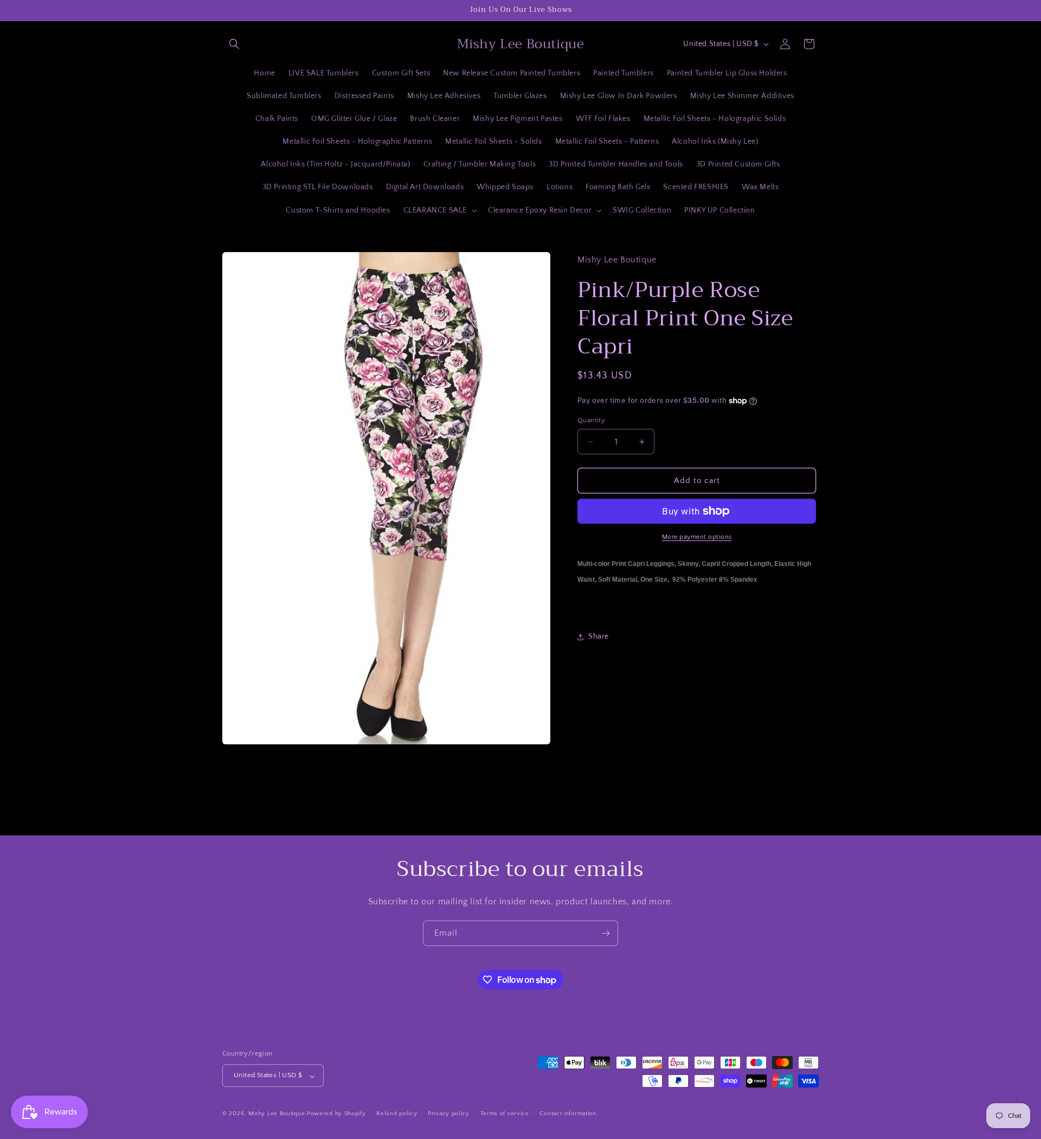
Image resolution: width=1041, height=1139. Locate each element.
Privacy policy (449, 1113)
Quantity (591, 420)
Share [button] (598, 636)
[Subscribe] (606, 933)
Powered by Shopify (336, 1114)
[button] (234, 44)
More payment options (697, 536)
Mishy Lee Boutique (276, 1114)
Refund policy (396, 1113)
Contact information (567, 1113)
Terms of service (504, 1113)
